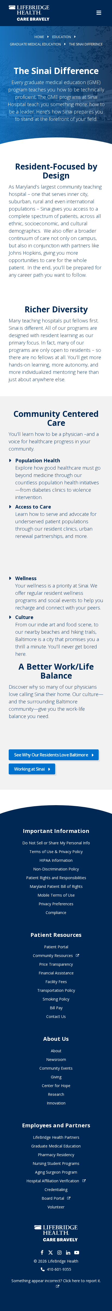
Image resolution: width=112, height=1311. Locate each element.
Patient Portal (56, 946)
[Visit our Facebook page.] (42, 1252)
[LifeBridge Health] (56, 1233)
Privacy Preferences (56, 903)
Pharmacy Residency (56, 1154)
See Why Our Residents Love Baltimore (51, 755)
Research (56, 1094)
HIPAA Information (56, 860)
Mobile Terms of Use (56, 895)
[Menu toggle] (99, 13)
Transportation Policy (56, 990)
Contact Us (56, 1016)
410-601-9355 (59, 1269)
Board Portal (53, 1198)
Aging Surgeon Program (56, 1172)
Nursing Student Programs (56, 1163)
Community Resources (53, 955)
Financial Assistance (56, 972)
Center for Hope (56, 1085)
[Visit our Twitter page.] (50, 1252)
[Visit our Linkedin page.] (68, 1252)
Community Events (56, 1068)
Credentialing (56, 1189)
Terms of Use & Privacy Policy (56, 851)
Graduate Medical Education (35, 44)
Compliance (56, 912)
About (56, 1050)
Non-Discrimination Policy (56, 869)
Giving (56, 1076)
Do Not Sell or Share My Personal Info (56, 842)
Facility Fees (56, 981)
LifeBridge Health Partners (56, 1137)
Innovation (56, 1103)
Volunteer (56, 1207)
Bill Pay (56, 1007)
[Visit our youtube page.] (77, 1252)
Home (39, 37)
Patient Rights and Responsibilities (56, 877)
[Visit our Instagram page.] (59, 1252)
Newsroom (56, 1059)
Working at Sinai (29, 769)
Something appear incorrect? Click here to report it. (56, 1280)
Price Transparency (56, 964)
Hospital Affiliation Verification (52, 1180)
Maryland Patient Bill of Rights (56, 886)
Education (61, 37)
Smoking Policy (56, 999)
